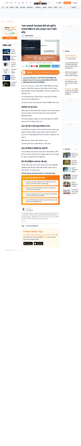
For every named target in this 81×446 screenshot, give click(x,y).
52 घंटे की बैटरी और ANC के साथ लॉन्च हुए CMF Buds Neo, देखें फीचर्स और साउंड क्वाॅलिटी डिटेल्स (41, 201)
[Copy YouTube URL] (32, 66)
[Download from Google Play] (28, 243)
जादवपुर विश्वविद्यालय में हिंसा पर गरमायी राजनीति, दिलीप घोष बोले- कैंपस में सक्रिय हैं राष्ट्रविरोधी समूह (71, 65)
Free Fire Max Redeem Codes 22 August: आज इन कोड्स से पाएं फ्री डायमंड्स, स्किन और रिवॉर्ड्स (41, 195)
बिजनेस (50, 7)
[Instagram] (19, 3)
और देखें (75, 149)
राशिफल (53, 235)
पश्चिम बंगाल (30, 7)
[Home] (40, 3)
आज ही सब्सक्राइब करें (10, 38)
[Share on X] (37, 66)
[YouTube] (26, 3)
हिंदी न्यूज (45, 237)
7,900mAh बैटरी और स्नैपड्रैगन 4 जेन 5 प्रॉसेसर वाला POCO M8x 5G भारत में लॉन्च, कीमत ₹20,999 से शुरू (41, 182)
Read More (23, 221)
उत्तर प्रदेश (22, 7)
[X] (23, 3)
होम (7, 7)
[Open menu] (3, 7)
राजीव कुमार (30, 210)
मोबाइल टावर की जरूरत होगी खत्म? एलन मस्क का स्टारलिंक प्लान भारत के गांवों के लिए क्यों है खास (41, 188)
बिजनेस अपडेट (40, 235)
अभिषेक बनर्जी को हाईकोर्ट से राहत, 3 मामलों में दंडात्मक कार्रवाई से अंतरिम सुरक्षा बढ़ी (71, 74)
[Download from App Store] (38, 243)
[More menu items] (62, 7)
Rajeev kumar (29, 35)
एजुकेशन (45, 7)
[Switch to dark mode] (59, 3)
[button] (40, 50)
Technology (10, 21)
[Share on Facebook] (29, 66)
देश (24, 235)
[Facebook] (15, 3)
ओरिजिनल (38, 7)
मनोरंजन (56, 7)
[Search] (53, 3)
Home (2, 21)
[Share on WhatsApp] (27, 66)
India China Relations (32, 226)
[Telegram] (30, 3)
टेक (60, 7)
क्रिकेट (49, 235)
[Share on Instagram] (34, 66)
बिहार (17, 7)
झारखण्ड (12, 7)
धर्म (45, 235)
